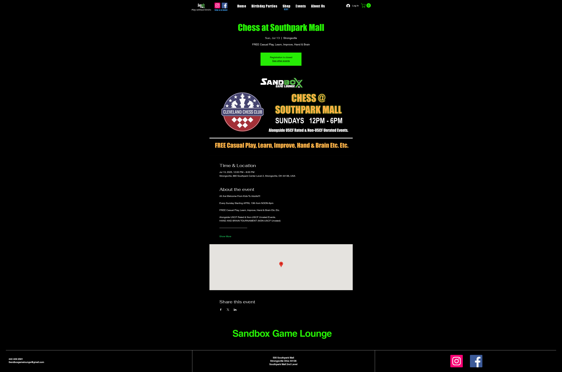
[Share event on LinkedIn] (235, 309)
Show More (225, 236)
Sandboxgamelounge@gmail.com (26, 362)
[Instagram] (217, 5)
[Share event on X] (228, 309)
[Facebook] (224, 5)
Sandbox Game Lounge (282, 333)
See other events (281, 60)
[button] (366, 5)
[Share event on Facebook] (220, 309)
